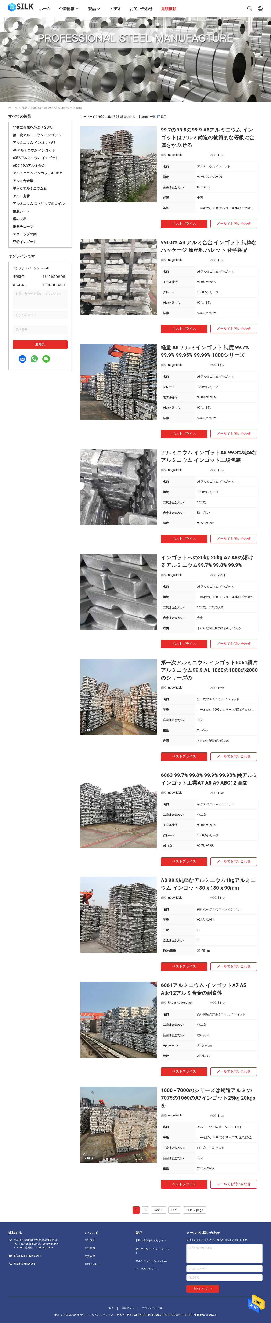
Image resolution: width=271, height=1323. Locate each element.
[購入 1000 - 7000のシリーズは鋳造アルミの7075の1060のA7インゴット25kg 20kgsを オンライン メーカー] (118, 1124)
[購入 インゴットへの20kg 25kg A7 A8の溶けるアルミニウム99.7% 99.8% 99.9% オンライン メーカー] (118, 592)
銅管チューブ (23, 226)
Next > (158, 1210)
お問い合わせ (92, 1264)
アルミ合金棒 (23, 181)
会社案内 (90, 1248)
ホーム (12, 107)
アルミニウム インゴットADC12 (37, 173)
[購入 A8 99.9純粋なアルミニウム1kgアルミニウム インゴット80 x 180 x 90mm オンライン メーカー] (118, 914)
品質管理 (90, 1256)
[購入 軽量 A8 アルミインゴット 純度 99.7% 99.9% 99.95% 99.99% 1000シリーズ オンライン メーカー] (118, 381)
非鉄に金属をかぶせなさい (33, 127)
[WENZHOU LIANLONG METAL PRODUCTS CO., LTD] (21, 7)
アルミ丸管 (21, 196)
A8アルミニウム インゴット (34, 150)
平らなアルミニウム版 (30, 188)
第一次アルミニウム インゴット (37, 135)
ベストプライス (184, 223)
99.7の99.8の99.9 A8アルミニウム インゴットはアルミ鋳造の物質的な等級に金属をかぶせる (207, 137)
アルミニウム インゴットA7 (34, 143)
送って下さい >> (202, 1288)
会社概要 (90, 1240)
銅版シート (21, 211)
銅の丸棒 (19, 219)
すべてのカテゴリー (147, 1269)
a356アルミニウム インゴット (36, 158)
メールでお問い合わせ (234, 223)
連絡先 (40, 344)
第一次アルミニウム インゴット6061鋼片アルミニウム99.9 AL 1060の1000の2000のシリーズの (209, 670)
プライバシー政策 (152, 1308)
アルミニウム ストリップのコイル (39, 204)
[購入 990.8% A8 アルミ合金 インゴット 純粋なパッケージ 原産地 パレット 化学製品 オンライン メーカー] (118, 276)
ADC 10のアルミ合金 (29, 165)
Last (174, 1210)
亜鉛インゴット (25, 242)
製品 (24, 107)
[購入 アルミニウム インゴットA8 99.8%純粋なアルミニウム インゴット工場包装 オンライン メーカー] (118, 487)
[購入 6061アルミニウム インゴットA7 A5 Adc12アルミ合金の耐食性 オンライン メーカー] (118, 1019)
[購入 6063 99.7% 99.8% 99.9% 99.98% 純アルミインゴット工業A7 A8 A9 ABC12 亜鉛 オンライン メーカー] (118, 809)
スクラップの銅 (25, 234)
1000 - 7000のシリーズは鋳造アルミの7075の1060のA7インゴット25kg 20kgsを (208, 1097)
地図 (110, 1308)
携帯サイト (128, 1308)
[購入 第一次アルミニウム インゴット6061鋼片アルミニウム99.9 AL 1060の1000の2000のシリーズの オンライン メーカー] (118, 697)
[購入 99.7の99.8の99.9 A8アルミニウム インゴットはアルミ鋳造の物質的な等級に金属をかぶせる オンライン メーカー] (118, 164)
